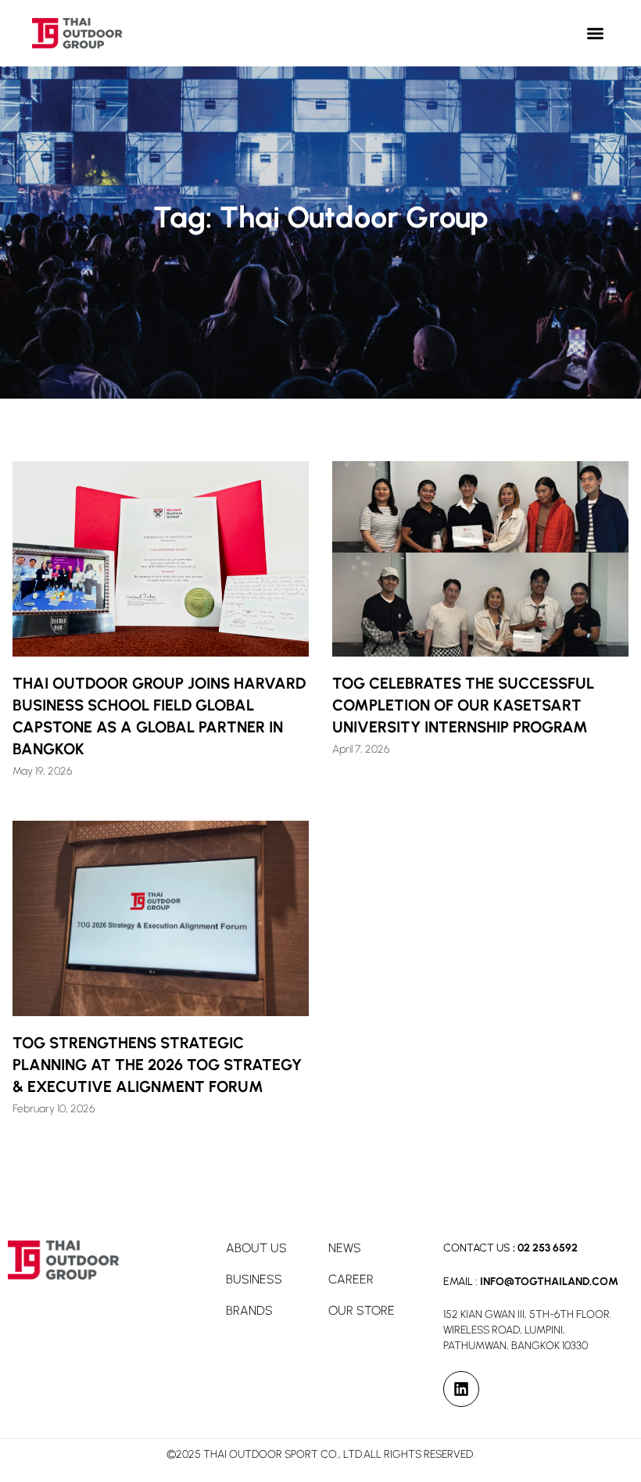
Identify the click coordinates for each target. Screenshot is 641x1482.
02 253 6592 (547, 1248)
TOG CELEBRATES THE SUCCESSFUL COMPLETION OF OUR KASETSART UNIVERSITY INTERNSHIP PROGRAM (463, 705)
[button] (596, 33)
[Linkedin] (461, 1389)
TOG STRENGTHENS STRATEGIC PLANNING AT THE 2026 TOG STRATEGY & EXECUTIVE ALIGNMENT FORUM (157, 1064)
